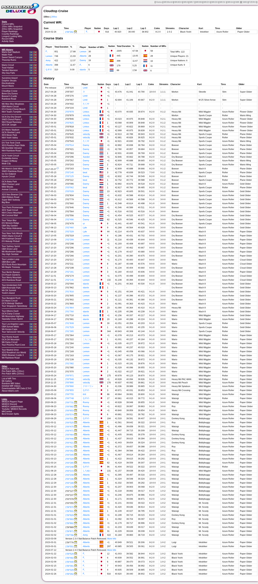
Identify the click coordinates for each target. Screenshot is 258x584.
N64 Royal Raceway (11, 122)
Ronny (86, 402)
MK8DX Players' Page (12, 401)
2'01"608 (69, 323)
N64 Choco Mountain (12, 213)
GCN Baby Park (9, 181)
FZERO (252, 2)
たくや (86, 104)
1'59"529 (69, 554)
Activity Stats (8, 41)
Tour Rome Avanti (10, 337)
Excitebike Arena (10, 158)
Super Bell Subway (11, 200)
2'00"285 (69, 463)
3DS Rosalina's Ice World (14, 352)
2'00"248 (69, 467)
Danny (83, 60)
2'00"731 (69, 402)
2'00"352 (69, 451)
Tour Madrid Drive (10, 350)
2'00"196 (69, 479)
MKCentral (7, 411)
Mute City (6, 163)
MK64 (230, 2)
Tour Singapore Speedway (14, 306)
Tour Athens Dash (10, 311)
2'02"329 (69, 231)
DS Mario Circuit (9, 301)
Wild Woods (7, 187)
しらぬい (87, 470)
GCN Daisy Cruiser (11, 313)
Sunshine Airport (10, 78)
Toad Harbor (8, 67)
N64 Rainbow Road (11, 150)
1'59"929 (69, 515)
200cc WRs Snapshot (12, 29)
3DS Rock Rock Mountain (14, 264)
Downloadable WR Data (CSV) (16, 388)
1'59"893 (69, 519)
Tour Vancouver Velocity (13, 332)
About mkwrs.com (10, 391)
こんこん (87, 339)
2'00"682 (69, 406)
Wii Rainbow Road (11, 358)
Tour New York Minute (12, 233)
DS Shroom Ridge (10, 223)
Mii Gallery (7, 381)
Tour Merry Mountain (11, 277)
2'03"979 (69, 112)
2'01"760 (69, 311)
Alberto (49, 65)
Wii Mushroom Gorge (12, 251)
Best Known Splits (10, 414)
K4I (84, 394)
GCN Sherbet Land (11, 132)
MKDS (207, 2)
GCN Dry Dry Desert (11, 117)
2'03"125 (69, 176)
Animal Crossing (10, 189)
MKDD (214, 2)
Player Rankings (10, 31)
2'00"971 (69, 375)
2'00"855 (69, 390)
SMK (237, 2)
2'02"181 (69, 272)
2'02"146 (69, 280)
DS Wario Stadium (10, 130)
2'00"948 (69, 379)
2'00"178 (69, 487)
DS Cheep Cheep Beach (13, 109)
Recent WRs (8, 39)
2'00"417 (69, 447)
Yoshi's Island (8, 293)
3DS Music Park (9, 135)
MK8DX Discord (9, 404)
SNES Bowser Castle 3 (13, 355)
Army (48, 60)
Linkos (86, 112)
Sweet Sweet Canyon (12, 57)
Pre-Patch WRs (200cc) (13, 373)
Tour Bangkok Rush (11, 298)
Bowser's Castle (9, 96)
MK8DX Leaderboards (12, 406)
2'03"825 (69, 123)
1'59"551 (69, 546)
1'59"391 (69, 566)
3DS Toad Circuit (10, 210)
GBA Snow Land (9, 249)
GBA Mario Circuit (10, 106)
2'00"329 (69, 459)
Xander (86, 157)
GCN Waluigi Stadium (12, 303)
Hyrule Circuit (8, 176)
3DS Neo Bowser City (12, 194)
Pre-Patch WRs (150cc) (13, 371)
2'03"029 (69, 191)
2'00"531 (69, 418)
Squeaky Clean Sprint (12, 319)
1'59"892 (69, 523)
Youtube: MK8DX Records (14, 409)
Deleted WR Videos (11, 386)
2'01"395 (69, 331)
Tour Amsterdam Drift (12, 285)
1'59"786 (69, 535)
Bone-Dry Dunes (10, 93)
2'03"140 (69, 172)
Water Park (7, 55)
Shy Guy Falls (8, 73)
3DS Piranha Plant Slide (13, 145)
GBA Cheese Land (10, 184)
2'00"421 (69, 443)
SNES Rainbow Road (12, 171)
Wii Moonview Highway (13, 316)
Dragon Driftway (9, 161)
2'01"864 (69, 308)
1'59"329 (69, 570)
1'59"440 (69, 562)
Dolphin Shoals (9, 80)
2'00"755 (69, 394)
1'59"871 (69, 531)
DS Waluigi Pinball (11, 241)
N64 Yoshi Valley (10, 137)
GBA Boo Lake (9, 262)
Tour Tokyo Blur (9, 220)
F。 (87, 31)
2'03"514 (69, 145)
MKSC (223, 2)
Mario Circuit (8, 65)
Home (159, 2)
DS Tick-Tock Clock (11, 143)
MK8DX (178, 2)
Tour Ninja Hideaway (12, 228)
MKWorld (168, 2)
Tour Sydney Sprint (11, 246)
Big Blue (6, 202)
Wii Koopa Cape (9, 329)
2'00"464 (69, 435)
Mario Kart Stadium (11, 52)
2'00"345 (69, 455)
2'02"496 (69, 219)
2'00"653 (69, 410)
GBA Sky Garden (10, 225)
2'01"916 (69, 291)
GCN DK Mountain (10, 339)
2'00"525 (69, 422)
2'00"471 (69, 431)
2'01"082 (69, 363)
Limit (85, 88)
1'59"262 (69, 32)
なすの (49, 69)
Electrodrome (8, 83)
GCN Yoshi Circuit (10, 155)
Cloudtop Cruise (9, 91)
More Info (111, 538)
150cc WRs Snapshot (12, 26)
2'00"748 (69, 398)
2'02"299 (69, 239)
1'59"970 (69, 507)
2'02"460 (69, 227)
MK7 (192, 2)
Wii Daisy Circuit (9, 342)
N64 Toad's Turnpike (11, 112)
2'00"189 (69, 483)
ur (84, 223)
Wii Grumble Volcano (12, 148)
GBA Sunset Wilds (10, 326)
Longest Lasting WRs (12, 36)
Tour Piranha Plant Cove (13, 345)
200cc (54, 17)
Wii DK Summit (9, 290)
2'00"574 (69, 414)
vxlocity (86, 115)
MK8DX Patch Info (10, 369)
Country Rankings (10, 34)
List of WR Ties (9, 378)
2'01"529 (69, 327)
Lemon (49, 56)
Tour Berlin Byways (11, 272)
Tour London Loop (10, 259)
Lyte (85, 227)
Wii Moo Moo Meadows (13, 104)
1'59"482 (69, 558)
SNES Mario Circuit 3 (12, 236)
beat (85, 172)
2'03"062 (69, 187)
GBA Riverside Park (11, 288)
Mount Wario (8, 86)
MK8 (185, 2)
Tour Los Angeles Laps (13, 324)
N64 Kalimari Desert (11, 238)
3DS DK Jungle (9, 125)
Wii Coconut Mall (10, 215)
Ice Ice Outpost (9, 174)
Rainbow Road (9, 99)
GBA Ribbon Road (10, 197)
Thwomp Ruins (9, 60)
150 (31, 52)
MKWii (199, 2)
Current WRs (8, 24)
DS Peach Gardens (11, 275)
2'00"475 (69, 426)
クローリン (88, 386)
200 (35, 52)
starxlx (83, 69)
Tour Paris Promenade (12, 207)
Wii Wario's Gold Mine (12, 168)
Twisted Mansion (10, 70)
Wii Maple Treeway (11, 267)
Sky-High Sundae (10, 254)
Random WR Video (11, 383)
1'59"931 (69, 511)
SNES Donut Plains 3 (12, 119)
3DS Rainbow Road (11, 280)
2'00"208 (69, 475)
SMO (245, 2)
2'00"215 (69, 471)
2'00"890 (69, 382)
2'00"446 (69, 439)
